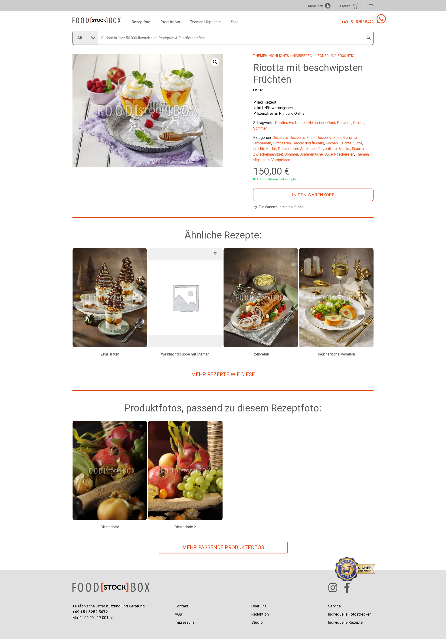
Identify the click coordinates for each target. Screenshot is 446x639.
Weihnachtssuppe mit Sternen (185, 354)
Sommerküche (311, 154)
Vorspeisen (280, 160)
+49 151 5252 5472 (357, 22)
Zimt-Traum (110, 354)
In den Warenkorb (313, 194)
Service (334, 606)
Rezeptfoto (141, 22)
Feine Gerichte (345, 137)
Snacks (344, 149)
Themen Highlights (205, 22)
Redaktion (260, 614)
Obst (331, 123)
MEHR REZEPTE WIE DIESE (223, 374)
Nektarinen (317, 123)
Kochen (332, 143)
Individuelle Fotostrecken (349, 614)
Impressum (184, 622)
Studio (257, 622)
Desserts (280, 137)
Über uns (258, 606)
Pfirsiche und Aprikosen (297, 149)
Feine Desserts (319, 137)
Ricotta (358, 123)
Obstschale (110, 527)
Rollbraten (261, 354)
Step (235, 22)
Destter (281, 123)
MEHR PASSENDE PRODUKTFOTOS (223, 547)
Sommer (260, 128)
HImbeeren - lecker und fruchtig (298, 143)
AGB (178, 614)
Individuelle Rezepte (345, 622)
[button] (215, 62)
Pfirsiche (344, 123)
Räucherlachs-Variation (336, 354)
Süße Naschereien (339, 154)
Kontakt (181, 606)
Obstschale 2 (185, 527)
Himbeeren (298, 123)
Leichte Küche (350, 143)
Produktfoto (170, 22)
